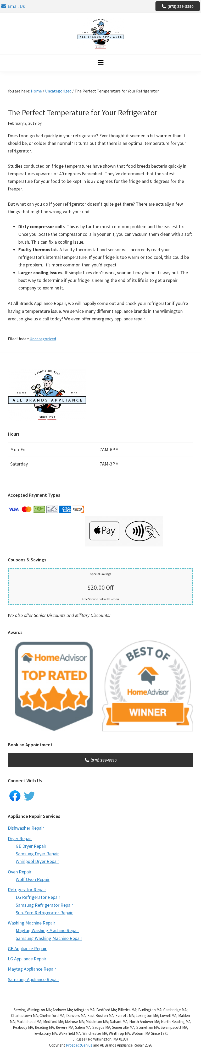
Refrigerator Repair (27, 890)
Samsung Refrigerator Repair (44, 905)
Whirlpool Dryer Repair (37, 861)
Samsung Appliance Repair (33, 979)
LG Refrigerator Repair (38, 897)
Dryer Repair (20, 838)
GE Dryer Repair (31, 846)
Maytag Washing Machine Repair (47, 930)
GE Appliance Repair (27, 948)
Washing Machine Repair (31, 923)
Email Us (16, 6)
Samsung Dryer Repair (37, 854)
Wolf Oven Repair (32, 879)
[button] (100, 63)
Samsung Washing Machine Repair (49, 938)
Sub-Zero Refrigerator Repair (44, 913)
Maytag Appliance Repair (32, 969)
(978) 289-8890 (180, 6)
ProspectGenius (79, 1045)
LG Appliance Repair (27, 959)
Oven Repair (19, 872)
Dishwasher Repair (26, 828)
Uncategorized (43, 338)
